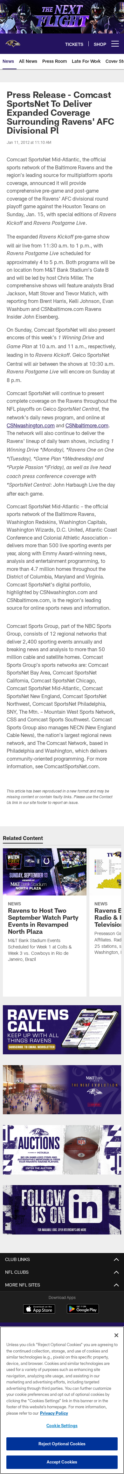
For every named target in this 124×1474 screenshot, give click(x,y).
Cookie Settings (62, 1425)
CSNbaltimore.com (86, 425)
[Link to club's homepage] (12, 41)
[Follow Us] (62, 1209)
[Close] (116, 1335)
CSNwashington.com (31, 425)
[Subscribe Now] (62, 1030)
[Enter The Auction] (62, 1150)
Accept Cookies (62, 1461)
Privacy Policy (54, 1413)
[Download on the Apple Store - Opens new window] (39, 1309)
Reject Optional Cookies (62, 1443)
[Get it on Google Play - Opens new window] (83, 1312)
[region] (62, 1400)
